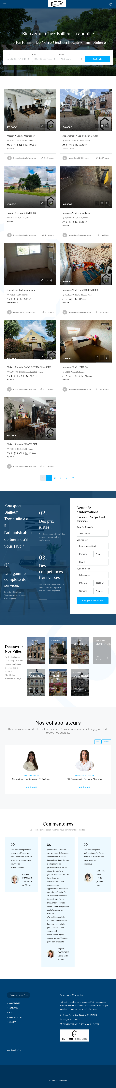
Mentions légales (14, 1050)
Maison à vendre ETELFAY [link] (75, 367)
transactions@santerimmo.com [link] (24, 158)
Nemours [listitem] (13, 1008)
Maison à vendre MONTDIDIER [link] (22, 444)
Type (8, 54)
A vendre (49, 93)
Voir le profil (31, 787)
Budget (62, 54)
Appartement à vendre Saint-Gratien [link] (80, 136)
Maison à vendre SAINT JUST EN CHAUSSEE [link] (29, 367)
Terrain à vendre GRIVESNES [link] (21, 213)
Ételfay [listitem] (12, 1022)
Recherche (97, 59)
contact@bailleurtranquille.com (81, 1024)
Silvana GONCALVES (84, 775)
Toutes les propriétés (18, 995)
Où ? (34, 54)
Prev (97, 742)
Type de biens (83, 568)
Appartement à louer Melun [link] (21, 290)
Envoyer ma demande (92, 600)
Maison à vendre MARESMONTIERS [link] (80, 290)
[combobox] (18, 59)
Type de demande (85, 527)
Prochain (106, 742)
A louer (50, 247)
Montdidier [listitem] (15, 1003)
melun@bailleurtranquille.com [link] (24, 312)
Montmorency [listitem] (16, 1017)
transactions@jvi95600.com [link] (79, 158)
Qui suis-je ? (82, 540)
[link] (30, 110)
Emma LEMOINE (31, 775)
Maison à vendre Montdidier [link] (21, 136)
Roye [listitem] (11, 1012)
